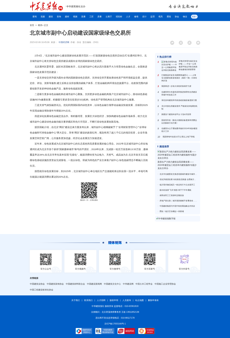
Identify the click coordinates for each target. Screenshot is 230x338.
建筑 (51, 16)
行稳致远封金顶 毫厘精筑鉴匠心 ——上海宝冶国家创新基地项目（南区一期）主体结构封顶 (179, 78)
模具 (161, 16)
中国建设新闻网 (94, 284)
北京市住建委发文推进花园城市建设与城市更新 (179, 174)
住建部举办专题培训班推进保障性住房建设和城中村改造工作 (179, 93)
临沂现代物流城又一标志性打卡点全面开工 (177, 185)
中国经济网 (64, 42)
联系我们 (88, 300)
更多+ (194, 17)
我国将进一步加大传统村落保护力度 (176, 86)
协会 (177, 16)
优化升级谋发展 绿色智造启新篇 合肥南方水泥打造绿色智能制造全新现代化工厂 (193, 179)
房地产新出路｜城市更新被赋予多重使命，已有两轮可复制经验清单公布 (189, 201)
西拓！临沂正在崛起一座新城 (172, 211)
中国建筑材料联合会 (75, 284)
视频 (75, 16)
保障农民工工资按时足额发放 (172, 195)
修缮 (136, 16)
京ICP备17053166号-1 (115, 324)
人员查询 (126, 300)
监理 (152, 16)
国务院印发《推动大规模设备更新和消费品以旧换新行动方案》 (179, 121)
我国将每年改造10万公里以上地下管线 (179, 137)
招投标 (119, 16)
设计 (144, 16)
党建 (43, 16)
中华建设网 (128, 284)
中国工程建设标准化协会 (41, 290)
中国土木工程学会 (144, 284)
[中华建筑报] (46, 3)
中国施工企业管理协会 (165, 284)
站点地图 (139, 300)
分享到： (173, 44)
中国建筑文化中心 (112, 284)
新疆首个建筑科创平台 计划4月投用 (176, 114)
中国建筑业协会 (37, 284)
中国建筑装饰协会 (55, 284)
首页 (32, 25)
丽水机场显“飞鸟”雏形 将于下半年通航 (175, 190)
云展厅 (109, 16)
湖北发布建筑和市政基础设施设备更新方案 (179, 100)
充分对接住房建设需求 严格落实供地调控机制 (179, 107)
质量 (99, 16)
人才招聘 (101, 300)
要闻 (34, 16)
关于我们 (75, 300)
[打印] (198, 43)
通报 (169, 16)
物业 (185, 16)
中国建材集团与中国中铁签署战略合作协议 (177, 206)
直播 (83, 16)
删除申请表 (153, 300)
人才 (128, 16)
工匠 (91, 16)
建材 (67, 16)
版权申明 (114, 300)
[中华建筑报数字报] (177, 218)
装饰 (59, 16)
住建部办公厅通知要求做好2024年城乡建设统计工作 (179, 129)
